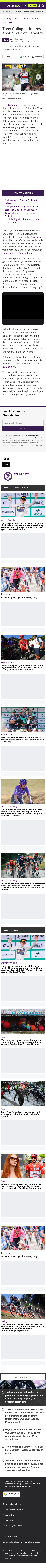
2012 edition (8, 366)
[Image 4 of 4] (38, 77)
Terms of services (31, 435)
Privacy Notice (35, 438)
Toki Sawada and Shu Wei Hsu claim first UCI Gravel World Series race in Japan (24, 1449)
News (5, 40)
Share (9, 57)
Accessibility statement (12, 1526)
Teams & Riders (20, 18)
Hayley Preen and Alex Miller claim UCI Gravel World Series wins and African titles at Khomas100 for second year (23, 1434)
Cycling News (17, 39)
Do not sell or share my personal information (21, 1542)
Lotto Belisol (33, 18)
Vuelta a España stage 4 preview (29, 12)
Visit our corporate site (21, 1486)
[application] (23, 306)
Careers (6, 1531)
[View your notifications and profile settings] (26, 5)
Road (6, 464)
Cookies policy (8, 1520)
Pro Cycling (7, 18)
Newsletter (38, 57)
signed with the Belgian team (17, 253)
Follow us (26, 57)
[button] (43, 5)
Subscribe (32, 6)
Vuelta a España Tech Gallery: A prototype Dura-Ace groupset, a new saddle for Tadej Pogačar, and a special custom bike (24, 1397)
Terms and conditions (12, 1504)
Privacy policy (8, 1515)
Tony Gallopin (8, 22)
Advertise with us (10, 1536)
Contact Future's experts (13, 1509)
